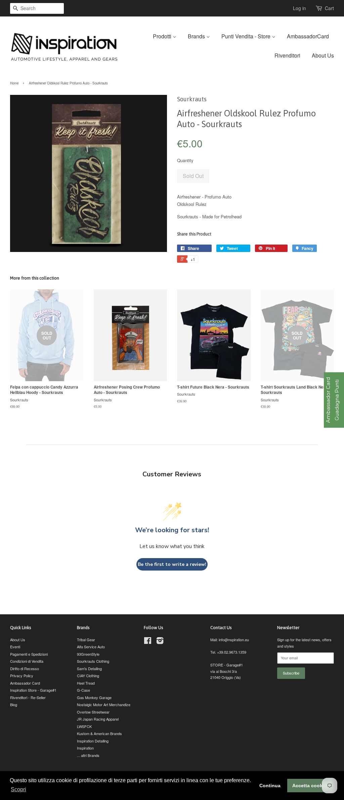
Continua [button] (270, 785)
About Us (323, 55)
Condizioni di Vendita (26, 661)
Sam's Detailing (89, 668)
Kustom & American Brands (99, 733)
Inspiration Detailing (93, 740)
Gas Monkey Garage (94, 697)
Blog (13, 704)
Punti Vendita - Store (246, 36)
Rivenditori (287, 55)
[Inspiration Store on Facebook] (148, 642)
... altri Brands (88, 755)
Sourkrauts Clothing (93, 661)
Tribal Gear (86, 639)
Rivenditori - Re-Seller (28, 697)
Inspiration (85, 748)
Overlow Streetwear (93, 712)
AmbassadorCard (308, 36)
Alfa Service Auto (91, 646)
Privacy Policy (21, 675)
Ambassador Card (25, 683)
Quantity (185, 160)
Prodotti (163, 36)
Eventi (15, 646)
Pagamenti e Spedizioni (29, 654)
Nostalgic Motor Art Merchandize (103, 704)
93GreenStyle (88, 654)
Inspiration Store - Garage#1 (33, 690)
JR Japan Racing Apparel (98, 719)
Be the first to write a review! (172, 564)
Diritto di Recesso (24, 668)
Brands (197, 36)
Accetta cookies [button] (310, 785)
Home (14, 83)
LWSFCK (84, 726)
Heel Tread (86, 683)
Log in (299, 8)
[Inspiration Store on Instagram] (160, 642)
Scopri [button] (18, 789)
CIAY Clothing (88, 675)
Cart (329, 8)
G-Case (83, 690)
